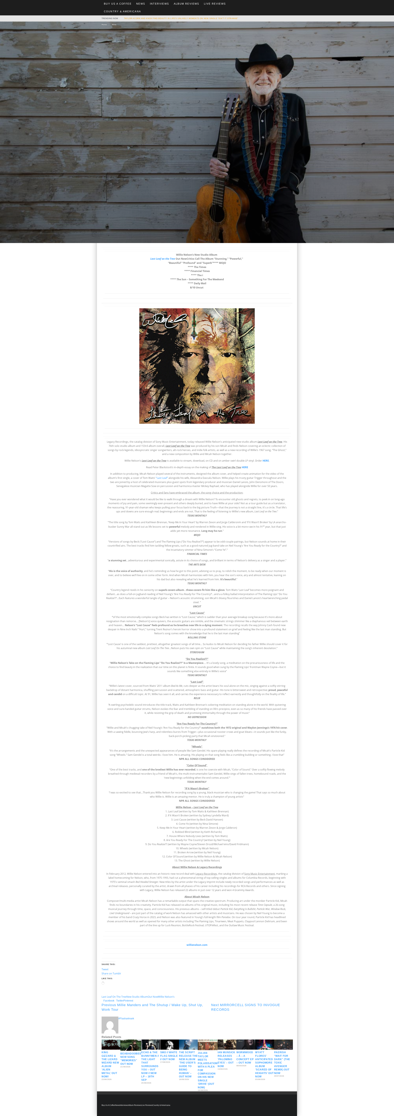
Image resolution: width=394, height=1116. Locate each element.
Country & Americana (122, 11)
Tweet (105, 969)
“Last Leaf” (162, 478)
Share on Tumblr (111, 973)
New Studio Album (137, 996)
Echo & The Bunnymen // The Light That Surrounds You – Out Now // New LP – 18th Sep (150, 1066)
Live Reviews (215, 3)
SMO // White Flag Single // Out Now (169, 1056)
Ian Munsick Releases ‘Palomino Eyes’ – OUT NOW (226, 1059)
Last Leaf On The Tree (114, 996)
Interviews (159, 3)
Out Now (153, 996)
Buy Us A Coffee (118, 3)
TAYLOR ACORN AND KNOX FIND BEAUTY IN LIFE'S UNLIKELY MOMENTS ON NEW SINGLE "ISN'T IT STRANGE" (181, 18)
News (140, 3)
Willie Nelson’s (166, 996)
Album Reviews (186, 3)
